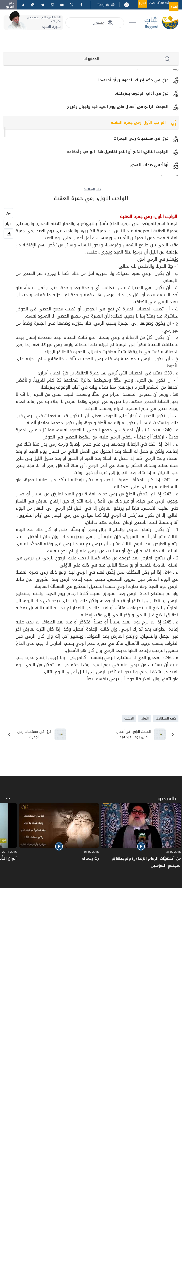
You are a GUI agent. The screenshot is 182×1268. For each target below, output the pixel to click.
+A (8, 223)
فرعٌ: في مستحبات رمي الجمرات (141, 138)
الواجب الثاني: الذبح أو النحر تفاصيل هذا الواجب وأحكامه (117, 151)
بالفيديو (167, 798)
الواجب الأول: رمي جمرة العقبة (138, 122)
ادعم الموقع (10, 4)
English (103, 5)
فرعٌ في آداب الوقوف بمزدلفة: (141, 93)
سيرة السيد (51, 27)
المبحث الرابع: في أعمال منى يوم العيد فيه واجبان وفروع (117, 106)
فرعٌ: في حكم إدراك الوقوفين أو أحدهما (133, 80)
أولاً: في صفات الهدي (149, 165)
